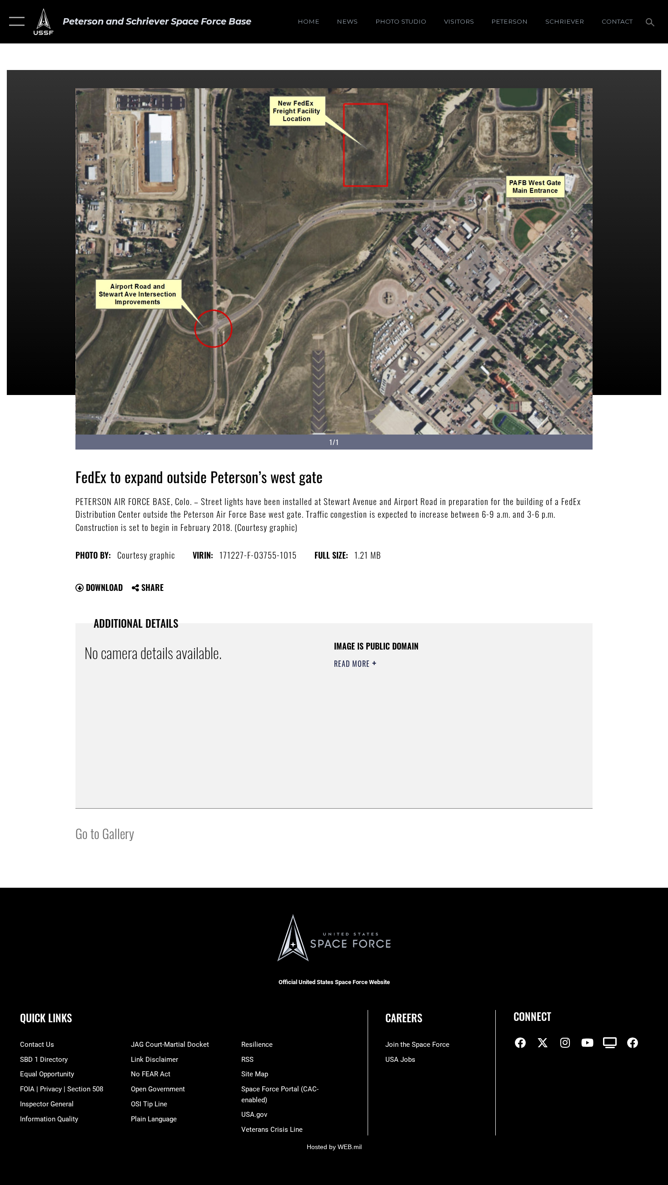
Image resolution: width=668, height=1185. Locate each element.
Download (103, 587)
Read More (353, 663)
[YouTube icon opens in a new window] (587, 1043)
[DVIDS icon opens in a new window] (610, 1043)
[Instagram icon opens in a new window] (565, 1043)
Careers (403, 1017)
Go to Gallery (104, 833)
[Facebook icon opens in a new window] (520, 1043)
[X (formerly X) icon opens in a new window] (542, 1043)
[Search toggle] (651, 21)
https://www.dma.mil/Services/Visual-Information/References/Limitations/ (440, 734)
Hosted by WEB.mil (334, 1146)
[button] (15, 21)
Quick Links (46, 1017)
